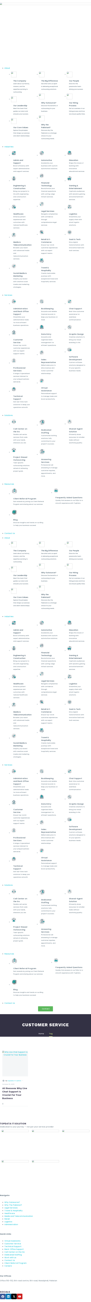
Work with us (10, 1257)
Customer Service (12, 1243)
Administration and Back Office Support (21, 311)
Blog (15, 520)
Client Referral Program (24, 498)
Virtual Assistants (12, 1241)
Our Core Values (20, 127)
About (7, 538)
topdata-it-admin (14, 1081)
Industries (8, 616)
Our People (74, 81)
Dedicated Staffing (13, 1254)
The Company (19, 81)
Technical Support (13, 1246)
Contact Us (9, 1003)
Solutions (8, 885)
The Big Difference (49, 81)
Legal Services (47, 211)
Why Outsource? (48, 103)
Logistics (73, 214)
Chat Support (75, 308)
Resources (9, 954)
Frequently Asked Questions (68, 497)
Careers (8, 1266)
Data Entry (46, 334)
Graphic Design (76, 334)
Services (8, 765)
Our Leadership (20, 105)
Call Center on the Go (14, 1252)
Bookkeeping (47, 308)
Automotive (46, 160)
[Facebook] (3, 1296)
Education (73, 160)
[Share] (27, 1104)
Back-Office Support (14, 1249)
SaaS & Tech (74, 239)
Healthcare (18, 214)
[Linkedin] (8, 1296)
